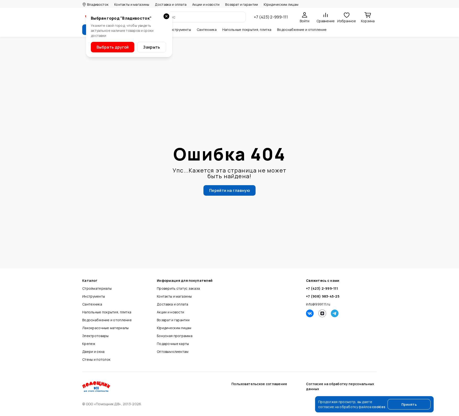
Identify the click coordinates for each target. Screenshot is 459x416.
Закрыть (151, 47)
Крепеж (88, 343)
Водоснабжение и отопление (107, 320)
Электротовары (95, 335)
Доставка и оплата (170, 4)
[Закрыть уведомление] (166, 16)
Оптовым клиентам (172, 351)
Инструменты (93, 296)
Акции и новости (205, 4)
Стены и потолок (96, 359)
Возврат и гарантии (241, 4)
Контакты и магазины (131, 4)
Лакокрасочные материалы (105, 328)
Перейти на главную (229, 190)
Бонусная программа (174, 335)
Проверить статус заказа (178, 288)
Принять (409, 404)
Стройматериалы (97, 288)
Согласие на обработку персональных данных (340, 386)
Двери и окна (93, 351)
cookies (378, 407)
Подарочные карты (173, 343)
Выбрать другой (113, 47)
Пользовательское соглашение (259, 384)
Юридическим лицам (281, 4)
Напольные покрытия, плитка (106, 312)
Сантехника (92, 304)
